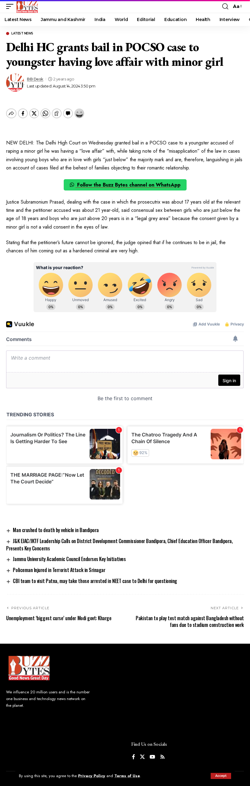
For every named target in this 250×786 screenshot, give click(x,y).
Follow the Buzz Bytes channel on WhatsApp (128, 184)
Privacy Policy (91, 776)
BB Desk (35, 79)
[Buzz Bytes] (27, 6)
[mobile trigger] (11, 6)
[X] (142, 757)
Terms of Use (127, 776)
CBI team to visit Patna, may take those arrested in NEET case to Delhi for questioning (95, 581)
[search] (225, 6)
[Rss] (162, 757)
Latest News (22, 33)
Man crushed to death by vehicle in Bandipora (55, 530)
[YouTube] (152, 757)
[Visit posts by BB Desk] (15, 82)
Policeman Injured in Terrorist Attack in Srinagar (59, 570)
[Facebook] (133, 757)
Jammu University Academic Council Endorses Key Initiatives (69, 559)
